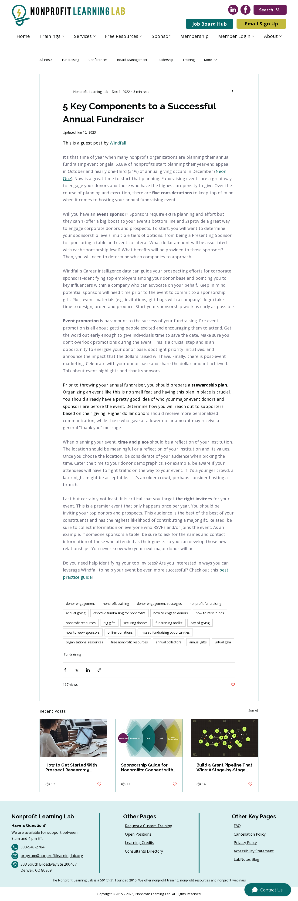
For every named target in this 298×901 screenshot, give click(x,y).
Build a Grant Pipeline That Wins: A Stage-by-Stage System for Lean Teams (224, 767)
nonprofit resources (81, 623)
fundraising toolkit (169, 623)
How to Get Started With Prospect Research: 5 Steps (71, 767)
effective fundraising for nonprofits (119, 613)
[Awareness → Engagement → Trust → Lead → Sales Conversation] (149, 738)
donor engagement (80, 603)
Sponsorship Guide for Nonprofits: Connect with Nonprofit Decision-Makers (148, 767)
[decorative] (224, 738)
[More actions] (232, 91)
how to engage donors (170, 613)
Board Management (132, 59)
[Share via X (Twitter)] (76, 670)
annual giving (75, 613)
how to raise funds (210, 613)
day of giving (200, 623)
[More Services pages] (94, 36)
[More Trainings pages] (63, 36)
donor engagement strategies (159, 603)
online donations (120, 632)
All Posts (46, 59)
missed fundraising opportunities (165, 632)
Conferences (98, 59)
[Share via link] (99, 670)
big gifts (109, 623)
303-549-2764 (32, 847)
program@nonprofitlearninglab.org (51, 855)
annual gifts (198, 642)
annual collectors (168, 642)
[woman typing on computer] (73, 738)
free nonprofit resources (129, 642)
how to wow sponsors (83, 632)
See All (253, 710)
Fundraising (70, 59)
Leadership (165, 59)
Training (189, 59)
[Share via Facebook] (65, 670)
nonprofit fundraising (205, 603)
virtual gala (223, 642)
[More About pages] (280, 36)
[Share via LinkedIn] (88, 670)
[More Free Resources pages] (141, 36)
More (208, 59)
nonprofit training (116, 603)
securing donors (135, 623)
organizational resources (84, 642)
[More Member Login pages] (253, 36)
